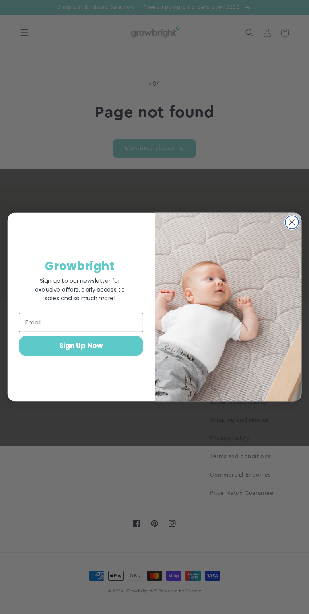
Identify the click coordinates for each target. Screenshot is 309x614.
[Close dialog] (292, 222)
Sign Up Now (81, 345)
